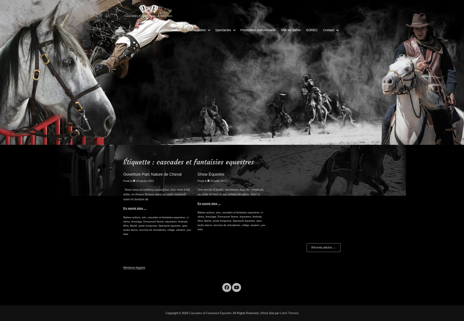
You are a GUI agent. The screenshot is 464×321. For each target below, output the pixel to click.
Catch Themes (289, 313)
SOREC (312, 30)
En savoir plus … (135, 208)
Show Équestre (211, 174)
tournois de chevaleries (152, 229)
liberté (133, 225)
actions (136, 217)
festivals (182, 221)
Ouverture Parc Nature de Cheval (152, 174)
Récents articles (323, 247)
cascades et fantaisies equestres (166, 217)
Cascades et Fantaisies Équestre (210, 313)
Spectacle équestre (169, 225)
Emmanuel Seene (153, 221)
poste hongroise (147, 225)
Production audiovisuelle (258, 30)
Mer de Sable (291, 30)
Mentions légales (134, 267)
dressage (136, 221)
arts (144, 217)
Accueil (177, 30)
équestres (171, 221)
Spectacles (223, 30)
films (126, 225)
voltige (171, 229)
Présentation (197, 30)
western (180, 229)
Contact (328, 30)
